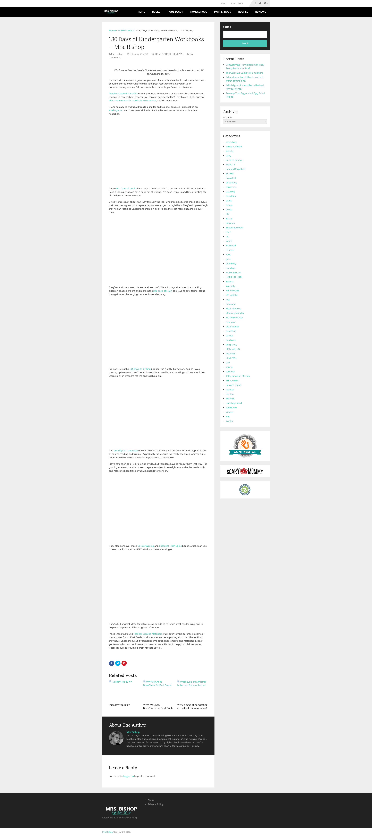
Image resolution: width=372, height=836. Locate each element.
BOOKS (156, 11)
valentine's (231, 407)
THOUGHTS (232, 380)
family (229, 241)
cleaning (230, 191)
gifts (228, 259)
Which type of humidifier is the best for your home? (192, 706)
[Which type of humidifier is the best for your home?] (192, 691)
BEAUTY (230, 164)
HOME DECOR (175, 11)
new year (231, 322)
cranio (229, 205)
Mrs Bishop (117, 54)
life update (231, 295)
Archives (228, 117)
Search (227, 26)
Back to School (234, 160)
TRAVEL (230, 398)
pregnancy (231, 344)
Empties (230, 223)
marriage (231, 304)
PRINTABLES (233, 349)
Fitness (229, 250)
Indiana (230, 281)
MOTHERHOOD (222, 11)
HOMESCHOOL (198, 11)
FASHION (231, 245)
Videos (229, 412)
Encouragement (234, 227)
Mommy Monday (235, 313)
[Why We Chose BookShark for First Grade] (158, 691)
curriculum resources (144, 100)
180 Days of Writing (140, 369)
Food (228, 254)
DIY (227, 214)
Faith (228, 232)
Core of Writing (145, 546)
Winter (229, 421)
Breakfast (231, 178)
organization (232, 326)
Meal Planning (233, 308)
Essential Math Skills (170, 546)
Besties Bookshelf (235, 169)
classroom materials (120, 100)
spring (229, 367)
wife (228, 416)
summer (230, 371)
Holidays (230, 268)
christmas (231, 187)
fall (227, 236)
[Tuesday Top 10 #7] (124, 691)
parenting (231, 331)
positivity (231, 340)
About (223, 3)
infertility (230, 286)
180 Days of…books (126, 188)
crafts (229, 200)
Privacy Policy (237, 3)
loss (228, 299)
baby (228, 155)
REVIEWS (260, 11)
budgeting (231, 182)
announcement (234, 146)
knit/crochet (232, 290)
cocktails (231, 196)
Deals (229, 209)
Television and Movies (238, 376)
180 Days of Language (126, 450)
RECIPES (243, 11)
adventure (231, 142)
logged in (128, 776)
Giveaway (231, 263)
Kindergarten (116, 110)
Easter (229, 218)
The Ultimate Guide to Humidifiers (244, 72)
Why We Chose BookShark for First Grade (158, 706)
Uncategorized (234, 403)
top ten (230, 394)
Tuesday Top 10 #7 (119, 704)
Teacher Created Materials (123, 93)
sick (228, 362)
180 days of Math (162, 290)
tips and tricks (233, 385)
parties (229, 335)
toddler (230, 389)
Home (141, 11)
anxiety (230, 151)
